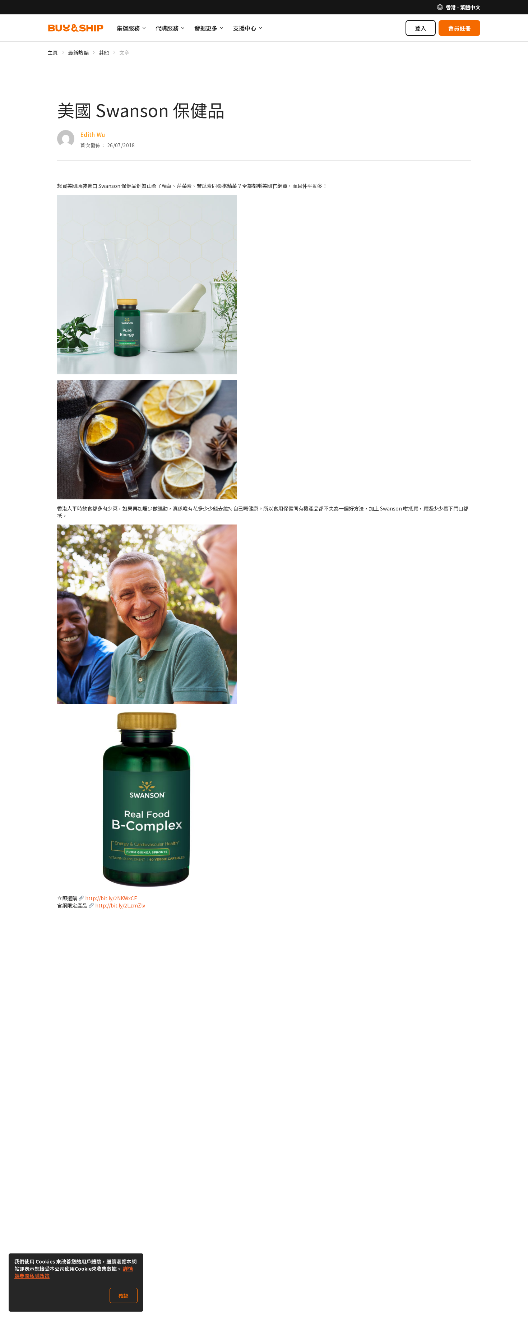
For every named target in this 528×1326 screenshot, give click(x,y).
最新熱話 (78, 52)
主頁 (53, 52)
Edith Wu (92, 134)
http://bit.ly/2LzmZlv (120, 905)
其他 (104, 52)
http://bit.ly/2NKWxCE (111, 898)
